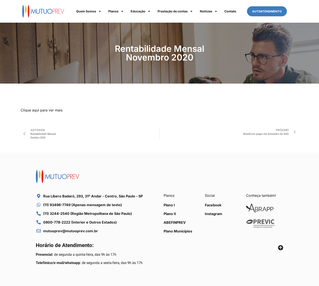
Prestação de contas (173, 11)
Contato (230, 11)
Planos (113, 11)
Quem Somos (86, 11)
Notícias (206, 11)
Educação (138, 11)
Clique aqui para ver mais (41, 110)
